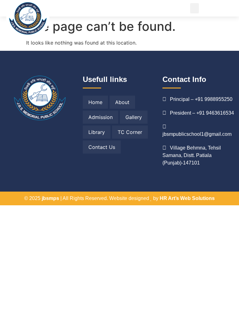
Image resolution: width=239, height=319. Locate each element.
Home (95, 102)
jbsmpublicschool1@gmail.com (197, 134)
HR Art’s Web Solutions (187, 198)
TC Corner (130, 132)
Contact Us (101, 147)
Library (96, 132)
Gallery (133, 117)
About (122, 102)
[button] (194, 8)
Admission (100, 117)
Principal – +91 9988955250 (201, 99)
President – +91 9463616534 (202, 113)
